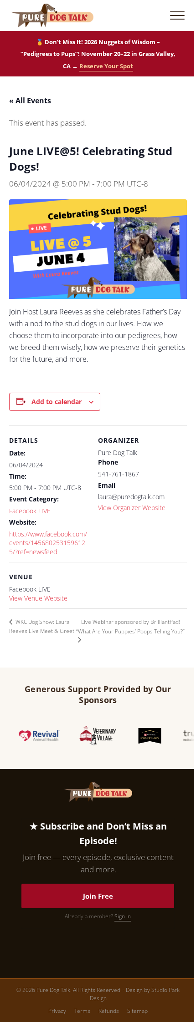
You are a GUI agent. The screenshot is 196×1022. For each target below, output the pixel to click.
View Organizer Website (131, 507)
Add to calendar (56, 401)
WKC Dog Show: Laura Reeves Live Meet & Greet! (42, 626)
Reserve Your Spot (106, 66)
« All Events (30, 101)
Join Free (98, 896)
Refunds (108, 1011)
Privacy (57, 1011)
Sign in (122, 916)
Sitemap (137, 1011)
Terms (82, 1011)
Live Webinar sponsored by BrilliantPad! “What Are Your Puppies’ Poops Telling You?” (130, 626)
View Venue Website (38, 598)
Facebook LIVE (30, 510)
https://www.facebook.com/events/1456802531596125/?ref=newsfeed (48, 543)
